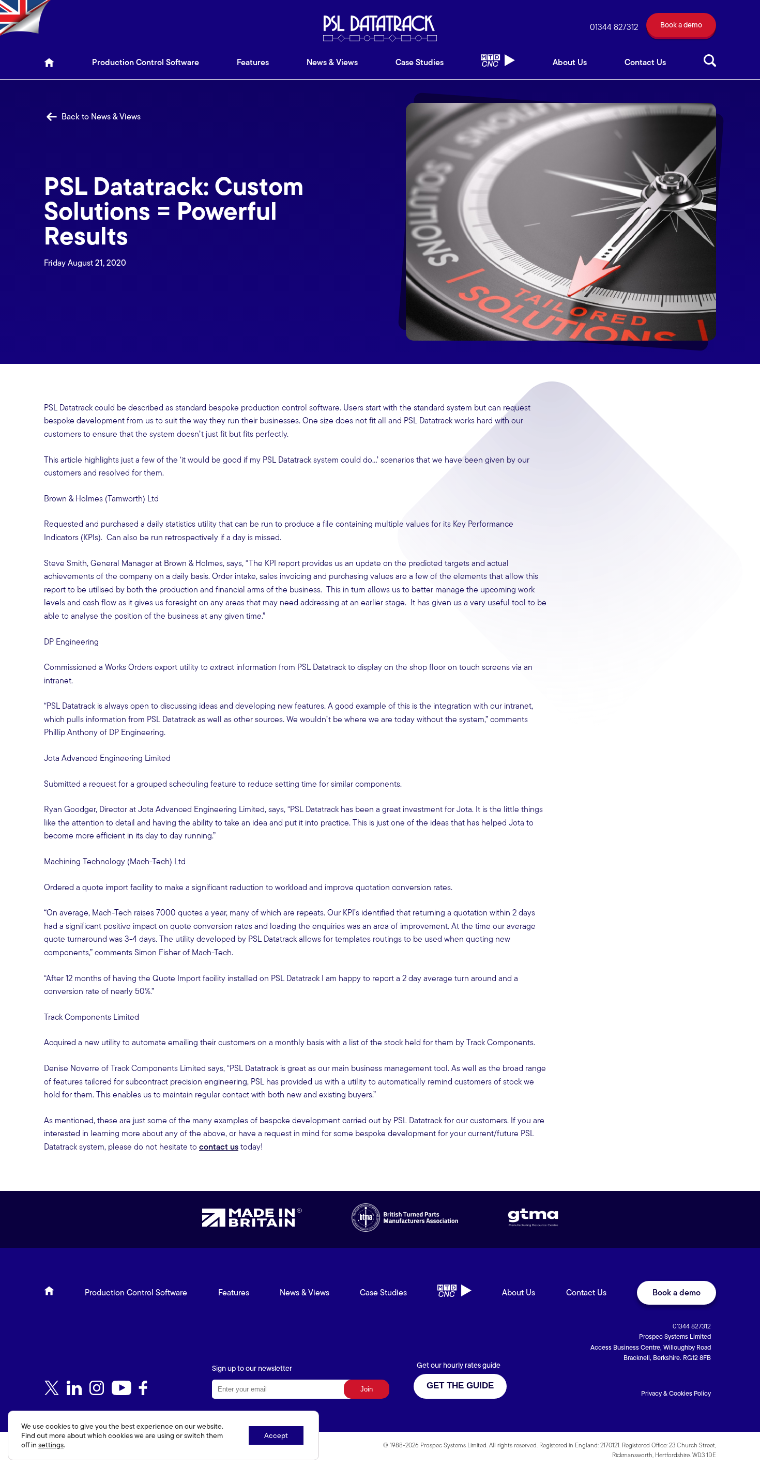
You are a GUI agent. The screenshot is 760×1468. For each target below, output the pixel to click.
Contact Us (645, 62)
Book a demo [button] (676, 1292)
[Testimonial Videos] (498, 65)
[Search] (710, 65)
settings (51, 1444)
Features (253, 62)
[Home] (49, 65)
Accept (276, 1435)
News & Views (332, 62)
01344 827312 (614, 27)
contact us (218, 1147)
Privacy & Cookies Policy (676, 1393)
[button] (681, 27)
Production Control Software (145, 62)
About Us (570, 62)
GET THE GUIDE (460, 1385)
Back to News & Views (100, 117)
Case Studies (420, 62)
